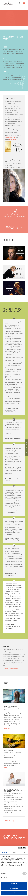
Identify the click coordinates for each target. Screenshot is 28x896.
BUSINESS (18, 269)
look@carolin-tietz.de (10, 137)
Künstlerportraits (12, 754)
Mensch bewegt (9, 750)
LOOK (20, 255)
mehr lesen (7, 728)
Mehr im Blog (9, 821)
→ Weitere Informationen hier (10, 668)
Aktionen (14, 708)
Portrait (6, 709)
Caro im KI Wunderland (11, 706)
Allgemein (19, 708)
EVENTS (8, 285)
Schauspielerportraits (10, 756)
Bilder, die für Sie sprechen (14, 15)
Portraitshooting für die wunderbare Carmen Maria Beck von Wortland (13, 790)
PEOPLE (21, 250)
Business (20, 793)
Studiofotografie (8, 757)
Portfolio (14, 20)
